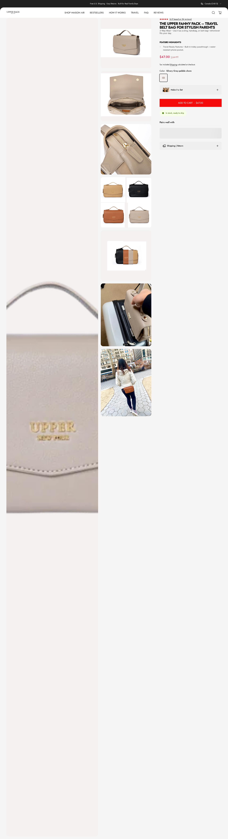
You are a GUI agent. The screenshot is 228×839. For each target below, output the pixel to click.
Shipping (173, 64)
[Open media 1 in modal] (52, 427)
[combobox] (211, 3)
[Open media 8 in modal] (126, 382)
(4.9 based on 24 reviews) (181, 19)
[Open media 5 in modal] (126, 202)
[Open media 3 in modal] (126, 96)
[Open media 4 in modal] (126, 149)
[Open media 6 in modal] (126, 255)
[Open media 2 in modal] (126, 43)
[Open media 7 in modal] (126, 314)
